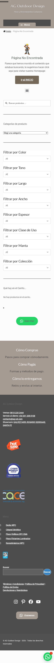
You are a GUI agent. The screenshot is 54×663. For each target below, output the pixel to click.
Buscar (6, 567)
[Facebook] (30, 601)
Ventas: (6, 413)
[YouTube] (38, 601)
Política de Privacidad (34, 584)
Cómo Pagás (27, 364)
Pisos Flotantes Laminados (18, 538)
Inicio (8, 31)
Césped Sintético (13, 530)
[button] (27, 90)
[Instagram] (15, 601)
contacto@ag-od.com (12, 419)
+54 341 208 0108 (27, 416)
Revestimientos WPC (15, 543)
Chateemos (29, 615)
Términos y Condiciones (13, 584)
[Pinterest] (23, 601)
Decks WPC (11, 525)
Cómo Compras (27, 350)
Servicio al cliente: (10, 416)
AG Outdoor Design (27, 6)
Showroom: (8, 422)
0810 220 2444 (17, 413)
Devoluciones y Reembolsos (15, 590)
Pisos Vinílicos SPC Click (16, 534)
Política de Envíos (10, 587)
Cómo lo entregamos (27, 378)
